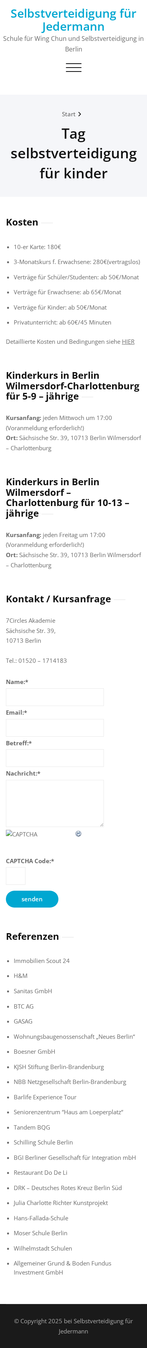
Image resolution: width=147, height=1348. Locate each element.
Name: (17, 682)
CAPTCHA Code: (30, 861)
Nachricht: (23, 773)
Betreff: (19, 743)
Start (69, 114)
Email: (16, 712)
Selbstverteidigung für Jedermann (73, 19)
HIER (128, 341)
